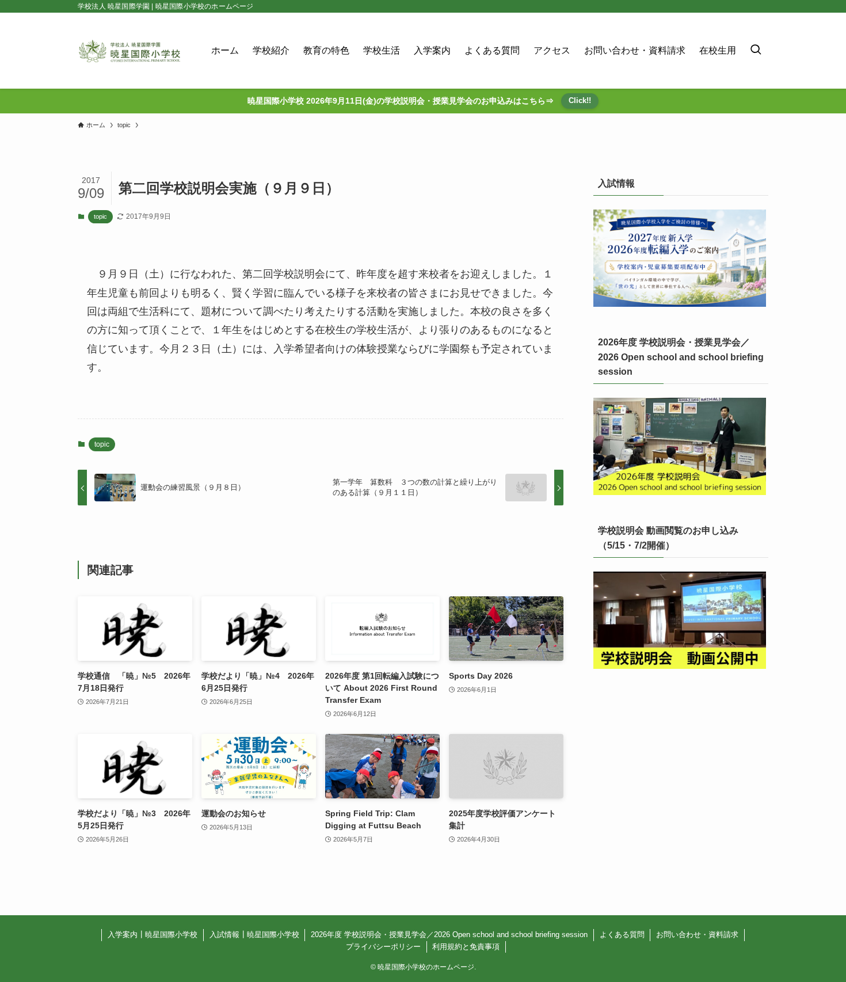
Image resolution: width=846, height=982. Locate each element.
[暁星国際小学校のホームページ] (129, 50)
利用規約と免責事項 (466, 946)
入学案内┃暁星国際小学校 (152, 934)
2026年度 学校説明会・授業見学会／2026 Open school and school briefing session (449, 934)
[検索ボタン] (755, 51)
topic (100, 216)
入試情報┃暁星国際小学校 (254, 934)
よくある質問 (622, 934)
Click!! (580, 100)
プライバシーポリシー (383, 946)
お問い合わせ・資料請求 (697, 934)
